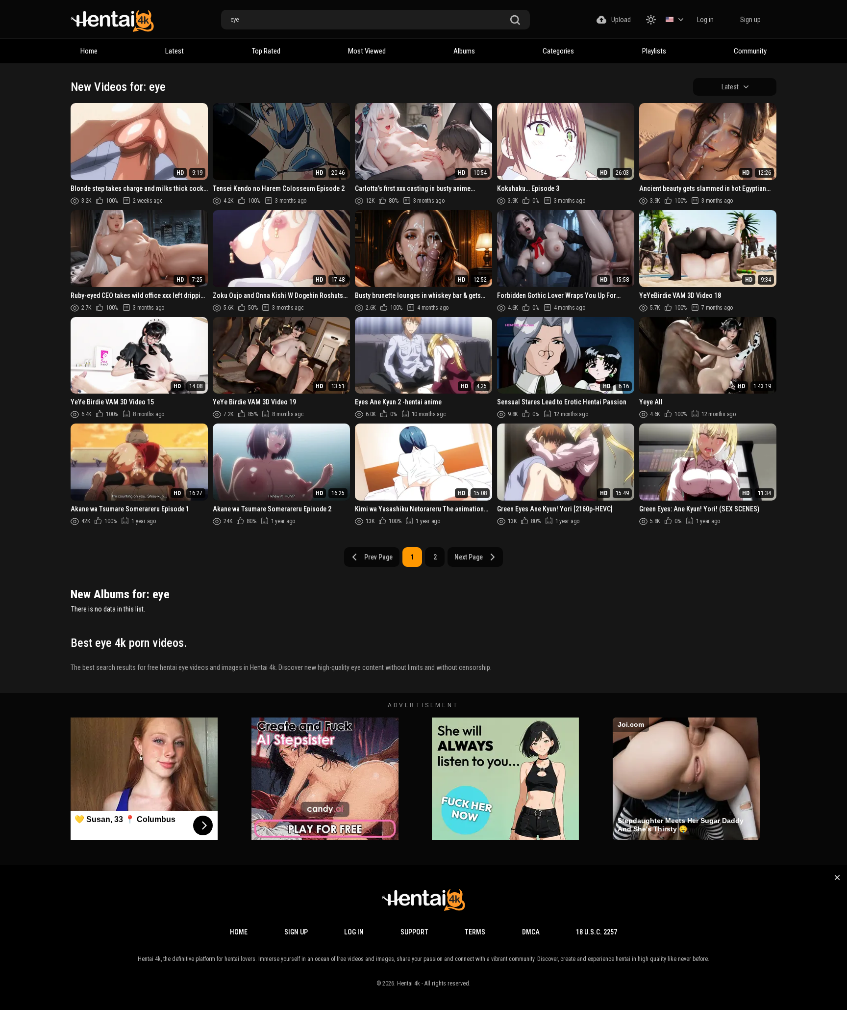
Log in (705, 20)
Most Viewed (367, 51)
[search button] (515, 20)
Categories (558, 51)
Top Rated (266, 51)
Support (414, 932)
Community (750, 51)
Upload (621, 20)
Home (89, 51)
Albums (464, 51)
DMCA (531, 932)
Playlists (654, 51)
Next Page (468, 557)
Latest (174, 51)
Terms (475, 932)
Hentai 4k (408, 983)
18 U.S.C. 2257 (596, 932)
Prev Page (378, 557)
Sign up (750, 20)
